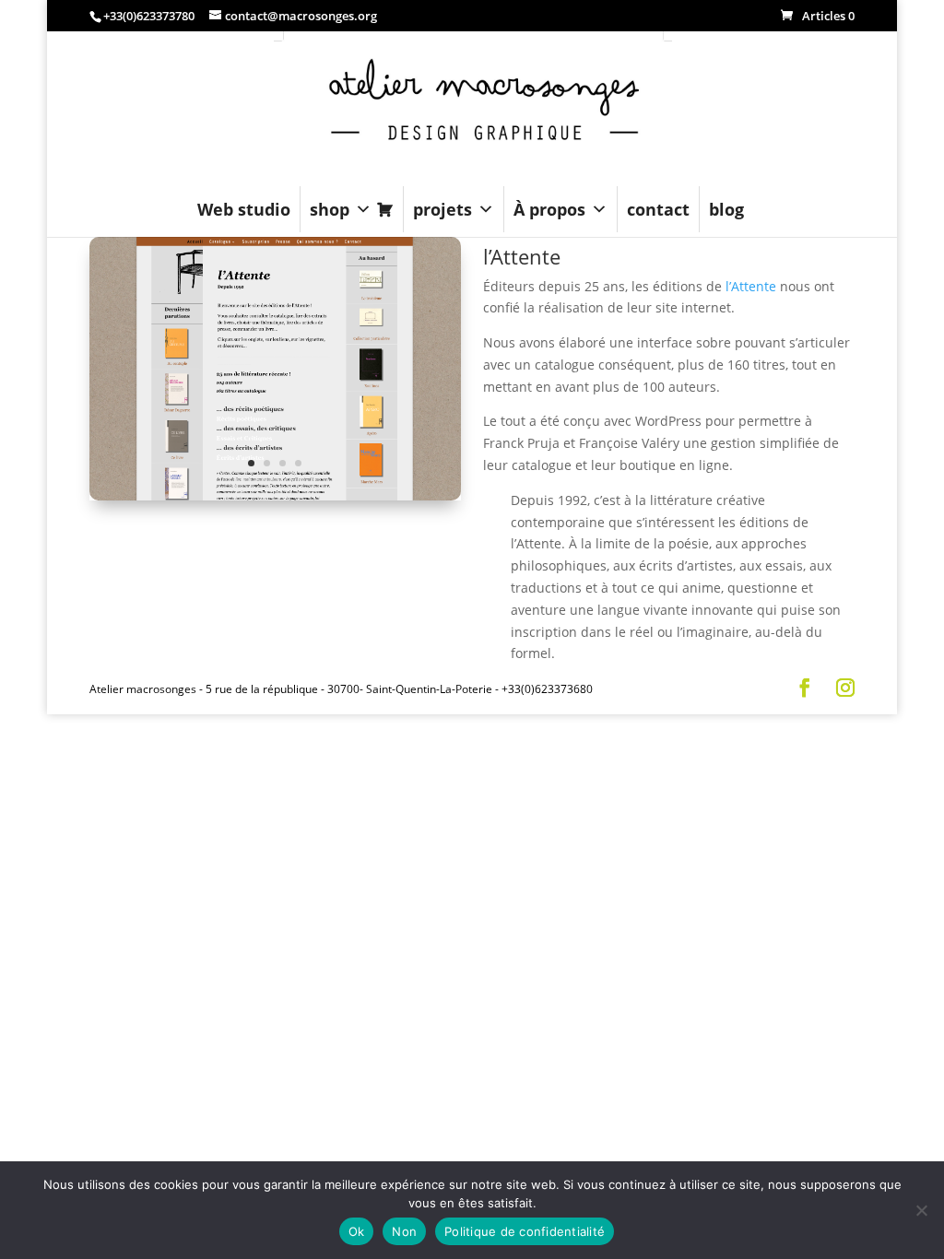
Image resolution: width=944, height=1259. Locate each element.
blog (726, 209)
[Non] (921, 1210)
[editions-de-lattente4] (274, 500)
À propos (549, 209)
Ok (356, 1231)
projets (442, 209)
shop (329, 209)
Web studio (243, 209)
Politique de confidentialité (524, 1231)
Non (404, 1231)
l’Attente (751, 286)
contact (658, 209)
